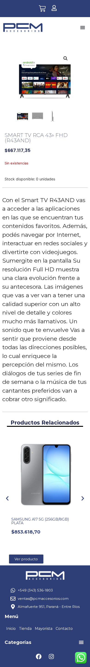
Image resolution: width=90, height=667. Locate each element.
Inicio (11, 628)
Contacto (64, 628)
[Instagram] (51, 656)
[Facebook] (39, 656)
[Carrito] (42, 8)
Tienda (25, 628)
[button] (82, 27)
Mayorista (43, 628)
